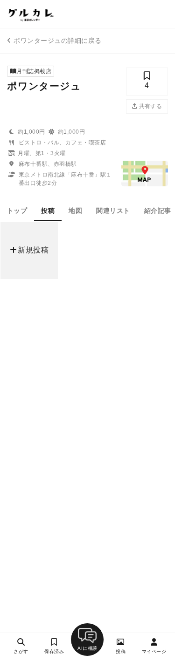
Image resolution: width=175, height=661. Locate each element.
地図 (75, 210)
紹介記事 (157, 210)
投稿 (48, 210)
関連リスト (113, 210)
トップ (17, 210)
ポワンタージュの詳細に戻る (57, 40)
